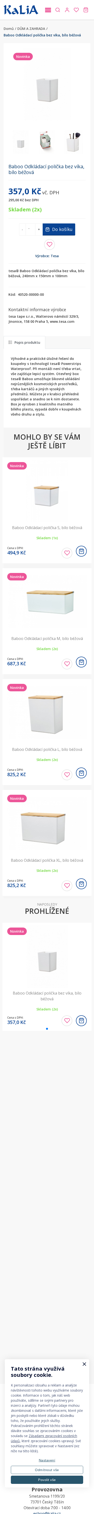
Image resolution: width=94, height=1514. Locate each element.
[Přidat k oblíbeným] (49, 244)
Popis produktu (27, 342)
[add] (81, 551)
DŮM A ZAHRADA (31, 28)
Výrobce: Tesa (47, 256)
